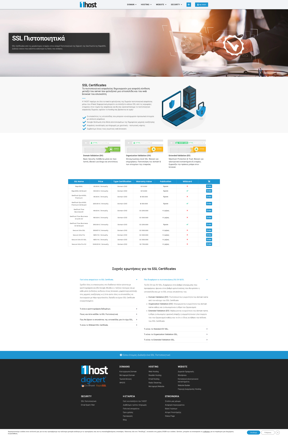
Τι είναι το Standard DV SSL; (156, 329)
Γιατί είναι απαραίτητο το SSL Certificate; (96, 280)
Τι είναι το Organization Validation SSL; (161, 334)
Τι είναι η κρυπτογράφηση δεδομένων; (95, 309)
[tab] (109, 280)
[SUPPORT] (189, 4)
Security (175, 4)
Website (160, 4)
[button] (144, 355)
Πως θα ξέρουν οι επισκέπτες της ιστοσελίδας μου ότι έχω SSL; (106, 320)
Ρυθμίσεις (267, 432)
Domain (130, 4)
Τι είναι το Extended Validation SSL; (159, 340)
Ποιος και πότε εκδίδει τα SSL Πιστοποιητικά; (99, 314)
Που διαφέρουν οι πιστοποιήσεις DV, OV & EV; (164, 279)
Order (209, 186)
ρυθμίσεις (206, 431)
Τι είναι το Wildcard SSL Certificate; (94, 325)
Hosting (145, 4)
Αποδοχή (253, 432)
